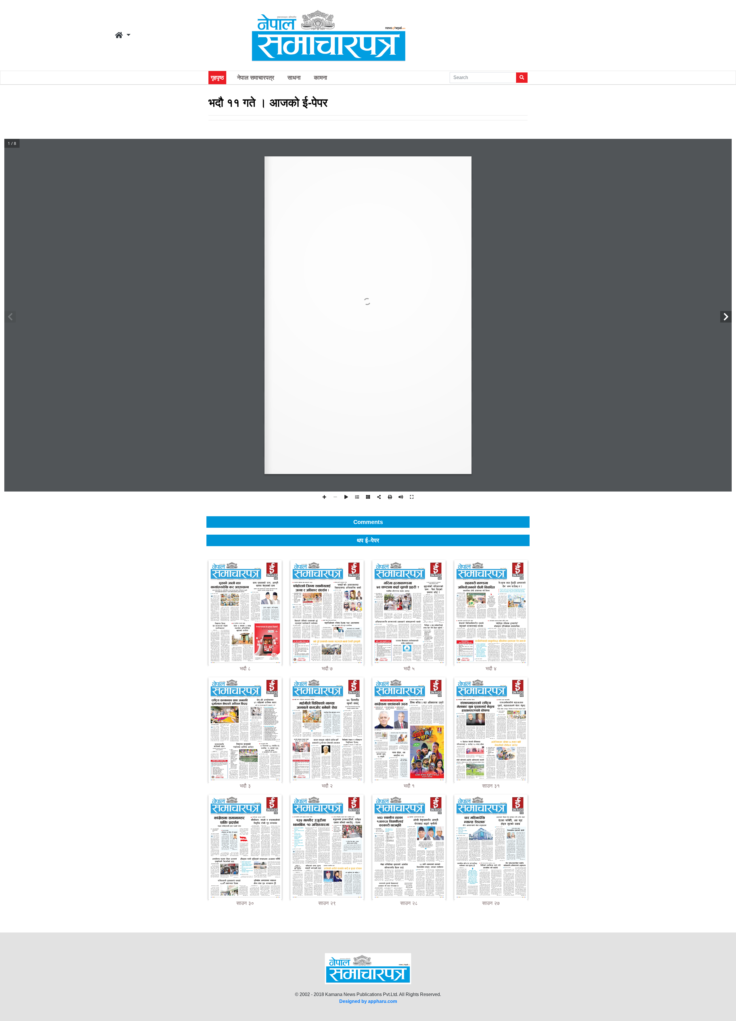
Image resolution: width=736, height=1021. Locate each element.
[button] (122, 35)
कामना (320, 77)
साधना (294, 77)
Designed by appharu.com (368, 1001)
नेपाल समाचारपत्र (255, 77)
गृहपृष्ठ (217, 77)
